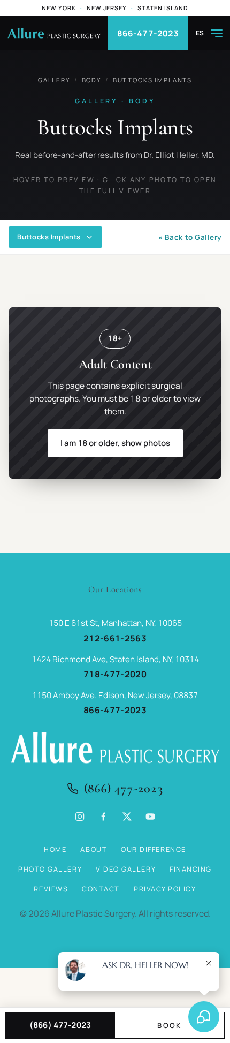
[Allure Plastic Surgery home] (54, 33)
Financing (191, 869)
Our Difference (153, 849)
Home (55, 849)
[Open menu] (217, 33)
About (93, 849)
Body (91, 80)
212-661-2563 (115, 638)
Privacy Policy (165, 889)
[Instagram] (79, 816)
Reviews (51, 889)
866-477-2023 (148, 33)
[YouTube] (150, 816)
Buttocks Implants (152, 80)
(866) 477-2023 (123, 788)
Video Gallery (126, 869)
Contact (101, 889)
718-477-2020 (115, 674)
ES (200, 33)
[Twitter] (126, 816)
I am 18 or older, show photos (115, 443)
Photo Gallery (50, 869)
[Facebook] (103, 816)
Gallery (54, 80)
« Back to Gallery (189, 237)
